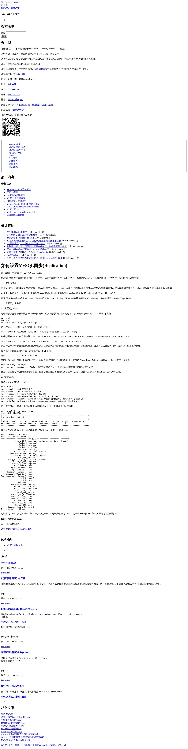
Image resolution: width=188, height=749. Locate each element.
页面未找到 (12, 192)
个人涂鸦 (13, 166)
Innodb (12, 155)
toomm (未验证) (8, 563)
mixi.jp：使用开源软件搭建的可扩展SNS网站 (22, 737)
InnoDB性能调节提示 (11, 728)
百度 (44, 104)
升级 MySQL (7, 714)
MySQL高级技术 (17, 150)
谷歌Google (24, 104)
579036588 (14, 89)
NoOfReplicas (13, 255)
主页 (3, 20)
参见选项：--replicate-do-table (20, 238)
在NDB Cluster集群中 (17, 232)
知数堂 (42, 69)
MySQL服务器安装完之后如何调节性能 (20, 734)
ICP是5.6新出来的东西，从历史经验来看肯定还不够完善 (34, 240)
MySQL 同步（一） (16, 209)
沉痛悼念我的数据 (15, 214)
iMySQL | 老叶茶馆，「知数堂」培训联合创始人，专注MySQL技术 (33, 745)
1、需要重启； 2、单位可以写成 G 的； (26, 243)
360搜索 (35, 104)
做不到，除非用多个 (13, 685)
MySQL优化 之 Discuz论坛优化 (16, 740)
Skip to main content (10, 2)
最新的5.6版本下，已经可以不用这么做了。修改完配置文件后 (37, 246)
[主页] (4, 5)
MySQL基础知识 (17, 147)
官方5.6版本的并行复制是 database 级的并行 (28, 249)
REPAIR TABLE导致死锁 (19, 189)
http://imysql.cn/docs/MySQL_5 (19, 608)
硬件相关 (13, 161)
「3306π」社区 (19, 74)
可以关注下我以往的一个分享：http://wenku (27, 252)
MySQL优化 (15, 144)
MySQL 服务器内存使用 (12, 726)
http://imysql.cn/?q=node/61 (20, 529)
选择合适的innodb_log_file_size (15, 717)
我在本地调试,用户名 (13, 578)
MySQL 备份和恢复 (16, 198)
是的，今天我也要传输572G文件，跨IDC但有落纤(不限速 (34, 258)
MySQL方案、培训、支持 (13, 622)
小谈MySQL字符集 (16, 195)
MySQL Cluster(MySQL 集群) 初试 (23, 204)
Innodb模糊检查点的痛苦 (13, 723)
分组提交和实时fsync (11, 720)
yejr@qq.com (14, 94)
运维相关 (13, 164)
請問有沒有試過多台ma (14, 652)
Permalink (5, 573)
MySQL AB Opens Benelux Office (22, 212)
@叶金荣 (12, 84)
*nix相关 (13, 158)
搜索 (3, 33)
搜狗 (50, 104)
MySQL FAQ (15, 153)
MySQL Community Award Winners (23, 207)
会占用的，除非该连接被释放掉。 (23, 235)
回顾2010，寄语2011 (16, 201)
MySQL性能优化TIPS (11, 731)
